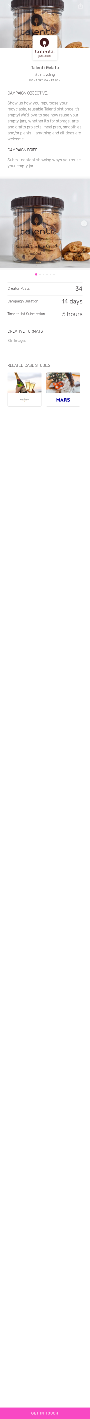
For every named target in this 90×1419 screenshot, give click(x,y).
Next (84, 223)
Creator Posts (19, 288)
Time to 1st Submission (26, 314)
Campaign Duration (23, 301)
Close (10, 5)
